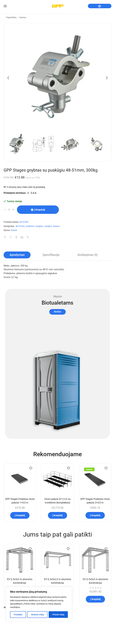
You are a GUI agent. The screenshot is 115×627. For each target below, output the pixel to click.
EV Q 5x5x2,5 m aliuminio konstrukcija (57, 581)
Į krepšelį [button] (20, 515)
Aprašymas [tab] (17, 255)
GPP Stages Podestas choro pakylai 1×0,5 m (20, 501)
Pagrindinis (11, 17)
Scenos (22, 17)
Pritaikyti (18, 614)
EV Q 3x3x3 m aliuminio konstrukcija (19, 581)
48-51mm (20, 226)
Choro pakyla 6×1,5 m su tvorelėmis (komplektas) (57, 501)
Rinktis (57, 311)
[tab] (17, 254)
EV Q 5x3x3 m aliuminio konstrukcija (95, 581)
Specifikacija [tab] (51, 255)
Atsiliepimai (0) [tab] (87, 255)
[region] (39, 604)
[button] (8, 78)
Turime (14, 230)
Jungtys (48, 226)
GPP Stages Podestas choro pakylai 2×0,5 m (95, 501)
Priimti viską (58, 614)
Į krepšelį (39, 209)
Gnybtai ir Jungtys (34, 226)
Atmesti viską (37, 614)
